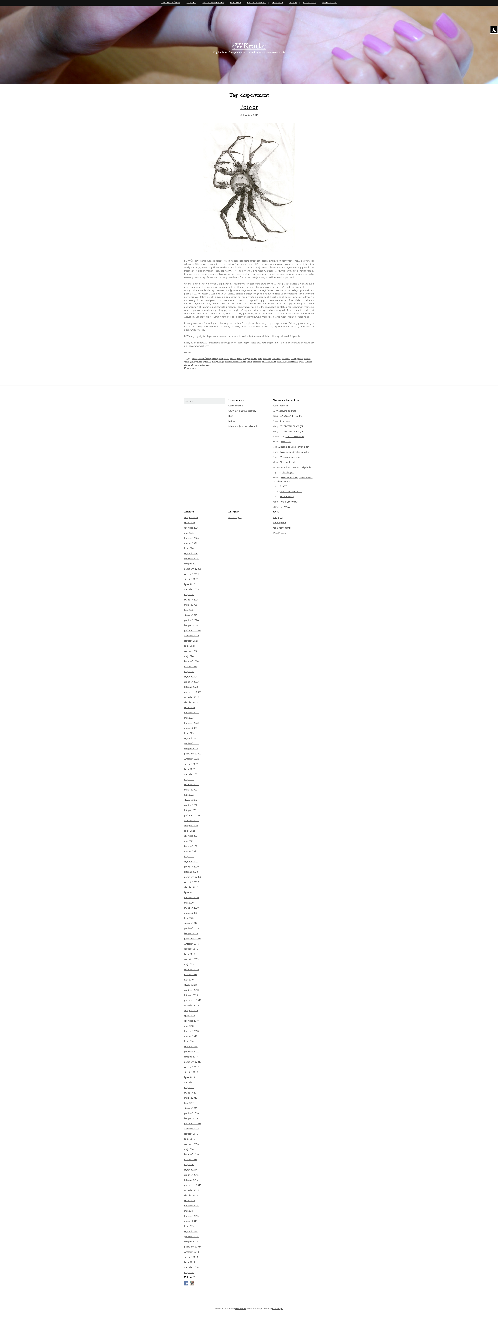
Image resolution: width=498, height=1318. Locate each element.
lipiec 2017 (189, 1077)
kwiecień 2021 (191, 846)
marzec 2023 (190, 727)
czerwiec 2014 (191, 1267)
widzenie (266, 361)
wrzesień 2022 (191, 758)
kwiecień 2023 (191, 722)
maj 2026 (189, 532)
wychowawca (291, 361)
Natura (231, 421)
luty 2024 (189, 671)
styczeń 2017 (191, 1108)
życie (208, 365)
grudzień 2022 (191, 743)
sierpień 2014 (191, 1257)
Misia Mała (286, 441)
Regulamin (309, 3)
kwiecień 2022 (191, 784)
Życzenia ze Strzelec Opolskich (293, 446)
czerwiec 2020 (191, 897)
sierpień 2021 (191, 825)
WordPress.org (280, 532)
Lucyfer (246, 358)
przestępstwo (196, 361)
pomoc (300, 358)
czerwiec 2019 (191, 959)
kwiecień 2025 (191, 599)
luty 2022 (189, 794)
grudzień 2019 (191, 928)
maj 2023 (189, 717)
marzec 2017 (190, 1097)
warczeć (257, 361)
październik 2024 (192, 630)
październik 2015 (192, 1185)
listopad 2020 (191, 871)
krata (239, 358)
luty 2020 (189, 917)
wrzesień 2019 (191, 943)
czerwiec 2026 (191, 527)
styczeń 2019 (191, 984)
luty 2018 (189, 1041)
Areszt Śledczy (204, 358)
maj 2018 (189, 1025)
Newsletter (329, 3)
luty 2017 (189, 1102)
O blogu (191, 3)
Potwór (249, 107)
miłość (254, 358)
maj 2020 (189, 902)
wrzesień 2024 (191, 635)
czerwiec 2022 (191, 774)
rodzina (228, 361)
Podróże (283, 405)
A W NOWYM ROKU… (291, 491)
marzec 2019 (190, 974)
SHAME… (284, 486)
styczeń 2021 (191, 861)
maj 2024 (189, 656)
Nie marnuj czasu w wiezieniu (243, 426)
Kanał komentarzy (282, 527)
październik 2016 (192, 1123)
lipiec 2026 (189, 522)
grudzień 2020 (191, 866)
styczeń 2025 (191, 615)
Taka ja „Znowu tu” (288, 501)
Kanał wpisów (279, 522)
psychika (207, 361)
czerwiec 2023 (191, 712)
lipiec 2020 (189, 892)
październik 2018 (192, 1000)
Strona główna (170, 3)
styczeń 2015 (191, 1231)
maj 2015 (189, 1210)
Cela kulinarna (256, 3)
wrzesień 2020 (191, 882)
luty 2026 (189, 548)
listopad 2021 (191, 810)
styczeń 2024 (191, 676)
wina (273, 361)
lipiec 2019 (189, 954)
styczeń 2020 (191, 923)
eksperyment (217, 358)
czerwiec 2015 (191, 1205)
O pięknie (235, 3)
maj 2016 (189, 1149)
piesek (293, 358)
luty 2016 (189, 1164)
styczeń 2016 (191, 1169)
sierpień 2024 (191, 640)
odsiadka (267, 358)
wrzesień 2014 (191, 1251)
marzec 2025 (190, 604)
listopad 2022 (191, 748)
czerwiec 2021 (191, 835)
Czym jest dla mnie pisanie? (242, 410)
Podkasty (277, 3)
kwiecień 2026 (191, 537)
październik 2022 (192, 753)
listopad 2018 (191, 995)
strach (249, 361)
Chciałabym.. (288, 472)
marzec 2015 (190, 1220)
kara (226, 358)
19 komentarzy (191, 368)
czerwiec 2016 (191, 1144)
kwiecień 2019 (191, 969)
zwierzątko (200, 365)
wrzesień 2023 (191, 697)
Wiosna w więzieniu (290, 456)
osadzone (286, 358)
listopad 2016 (191, 1118)
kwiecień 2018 (191, 1030)
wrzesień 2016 (191, 1128)
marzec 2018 (190, 1036)
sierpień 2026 (191, 517)
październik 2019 (192, 938)
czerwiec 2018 (191, 1020)
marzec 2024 (190, 666)
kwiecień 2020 (191, 907)
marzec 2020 (190, 912)
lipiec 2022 (189, 769)
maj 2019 (189, 964)
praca (186, 361)
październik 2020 (192, 876)
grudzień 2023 (191, 681)
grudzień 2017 (191, 1051)
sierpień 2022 (191, 763)
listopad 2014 (191, 1241)
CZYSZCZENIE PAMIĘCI (290, 415)
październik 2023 (192, 692)
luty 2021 (189, 856)
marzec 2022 (190, 789)
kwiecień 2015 (191, 1215)
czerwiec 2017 (191, 1082)
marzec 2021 (190, 851)
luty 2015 (189, 1226)
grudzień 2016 (191, 1113)
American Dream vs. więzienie (296, 467)
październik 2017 (192, 1061)
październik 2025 (192, 568)
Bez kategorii (234, 517)
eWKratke (249, 46)
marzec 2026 (190, 543)
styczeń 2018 (191, 1046)
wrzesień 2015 (191, 1190)
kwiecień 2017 (191, 1092)
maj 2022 (189, 779)
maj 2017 (189, 1087)
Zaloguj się (278, 517)
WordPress (240, 1308)
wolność (280, 361)
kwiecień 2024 (191, 661)
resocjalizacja (218, 361)
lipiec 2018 (189, 1015)
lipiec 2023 (189, 707)
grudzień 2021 (191, 805)
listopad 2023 (191, 686)
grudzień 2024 (191, 620)
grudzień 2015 (191, 1174)
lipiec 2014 (189, 1262)
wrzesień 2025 (191, 573)
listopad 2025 (191, 563)
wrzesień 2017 (191, 1067)
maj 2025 (189, 594)
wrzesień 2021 (191, 820)
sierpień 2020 (191, 887)
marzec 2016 (190, 1159)
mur (260, 358)
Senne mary (285, 421)
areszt (194, 358)
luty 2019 (189, 979)
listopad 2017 (191, 1056)
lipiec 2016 (189, 1138)
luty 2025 (189, 609)
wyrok (301, 361)
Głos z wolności (287, 462)
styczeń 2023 (191, 738)
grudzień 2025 (191, 558)
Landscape (277, 1308)
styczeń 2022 (191, 799)
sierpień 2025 (191, 579)
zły (192, 365)
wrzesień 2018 (191, 1005)
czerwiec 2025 (191, 589)
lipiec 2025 (189, 584)
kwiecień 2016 (191, 1154)
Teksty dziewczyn (213, 3)
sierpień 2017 (191, 1072)
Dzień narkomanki (295, 436)
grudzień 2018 (191, 989)
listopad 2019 (191, 933)
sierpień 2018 (191, 1010)
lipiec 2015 (189, 1200)
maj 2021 (189, 840)
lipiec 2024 (189, 645)
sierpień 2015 (191, 1195)
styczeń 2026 (191, 553)
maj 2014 (189, 1272)
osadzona (276, 358)
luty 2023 (189, 733)
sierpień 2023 (191, 702)
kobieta (233, 358)
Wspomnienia (287, 496)
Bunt (230, 415)
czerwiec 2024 (191, 650)
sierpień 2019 (191, 948)
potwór (307, 358)
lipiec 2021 (189, 830)
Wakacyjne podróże (286, 410)
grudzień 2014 (191, 1236)
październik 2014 (192, 1246)
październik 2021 (192, 815)
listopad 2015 (191, 1179)
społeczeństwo (239, 361)
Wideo (293, 3)
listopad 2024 (191, 625)
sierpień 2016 (191, 1133)
